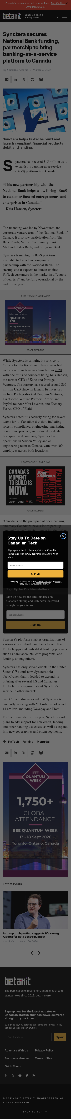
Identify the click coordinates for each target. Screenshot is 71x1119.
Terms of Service (43, 581)
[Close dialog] (63, 535)
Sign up (35, 573)
